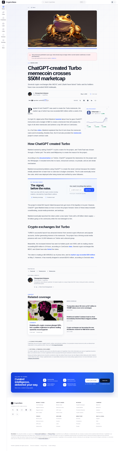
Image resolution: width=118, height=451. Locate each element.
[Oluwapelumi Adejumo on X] (34, 287)
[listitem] (31, 271)
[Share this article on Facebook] (84, 100)
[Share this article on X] (80, 100)
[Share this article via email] (95, 100)
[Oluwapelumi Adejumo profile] (30, 280)
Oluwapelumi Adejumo (41, 93)
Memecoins (34, 62)
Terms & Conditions (34, 445)
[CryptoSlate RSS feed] (17, 414)
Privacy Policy (51, 433)
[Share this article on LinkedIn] (91, 100)
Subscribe (104, 380)
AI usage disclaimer (57, 345)
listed (49, 249)
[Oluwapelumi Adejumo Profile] (30, 94)
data (70, 246)
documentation (45, 158)
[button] (3, 46)
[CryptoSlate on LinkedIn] (30, 410)
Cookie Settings (52, 445)
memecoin (77, 133)
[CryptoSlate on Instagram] (13, 414)
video (39, 130)
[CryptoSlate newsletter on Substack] (22, 410)
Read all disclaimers (43, 438)
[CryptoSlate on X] (13, 410)
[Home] (28, 7)
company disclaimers (33, 358)
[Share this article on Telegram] (87, 100)
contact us (53, 58)
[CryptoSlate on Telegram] (26, 410)
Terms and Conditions (40, 433)
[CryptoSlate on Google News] (17, 410)
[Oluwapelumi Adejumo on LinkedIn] (36, 287)
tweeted (58, 119)
